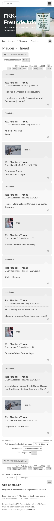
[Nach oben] (48, 104)
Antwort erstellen (17, 55)
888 (40, 69)
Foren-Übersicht (8, 41)
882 (9, 69)
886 (30, 69)
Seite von (37, 66)
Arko (18, 223)
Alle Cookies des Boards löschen (32, 496)
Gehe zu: (11, 478)
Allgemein (23, 41)
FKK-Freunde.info (20, 19)
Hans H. (27, 150)
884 (19, 69)
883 (14, 69)
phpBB (15, 504)
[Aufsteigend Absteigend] (27, 453)
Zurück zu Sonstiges (13, 474)
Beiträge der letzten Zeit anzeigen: (19, 444)
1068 (48, 69)
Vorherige (9, 441)
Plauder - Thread (15, 48)
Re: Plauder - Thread (16, 82)
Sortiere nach (17, 448)
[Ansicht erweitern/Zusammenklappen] (49, 3)
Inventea (30, 507)
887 (35, 69)
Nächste (46, 441)
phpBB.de (31, 510)
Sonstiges (35, 41)
